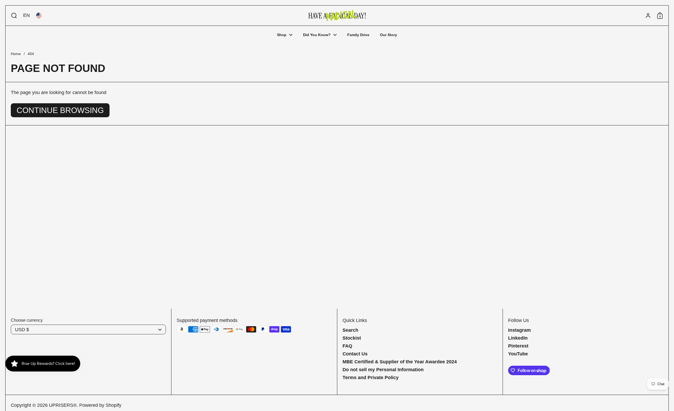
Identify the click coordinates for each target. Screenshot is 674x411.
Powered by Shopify (100, 405)
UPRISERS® (63, 405)
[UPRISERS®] (337, 15)
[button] (13, 16)
